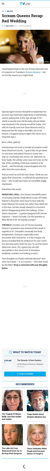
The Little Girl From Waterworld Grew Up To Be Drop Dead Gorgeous (12, 451)
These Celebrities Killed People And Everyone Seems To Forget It (37, 451)
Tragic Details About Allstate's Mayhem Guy (36, 415)
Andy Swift (10, 26)
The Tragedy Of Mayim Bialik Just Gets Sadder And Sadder (11, 417)
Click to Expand (26, 374)
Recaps (10, 11)
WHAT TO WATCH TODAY (27, 352)
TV (3, 11)
